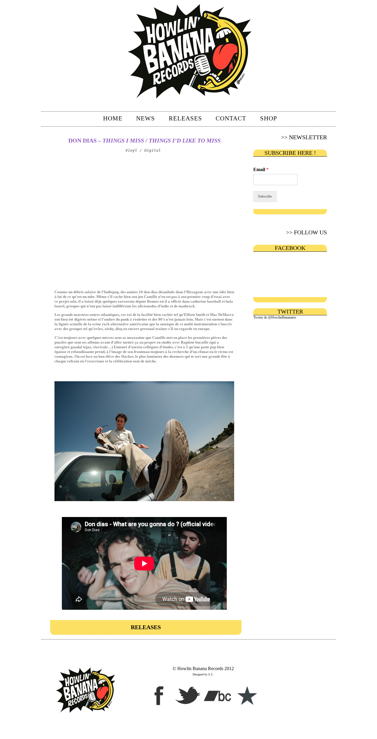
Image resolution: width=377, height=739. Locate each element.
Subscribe (265, 196)
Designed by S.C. (203, 674)
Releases (185, 118)
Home (113, 118)
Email (261, 169)
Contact (231, 118)
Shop (268, 118)
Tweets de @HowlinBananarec (274, 317)
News (145, 118)
